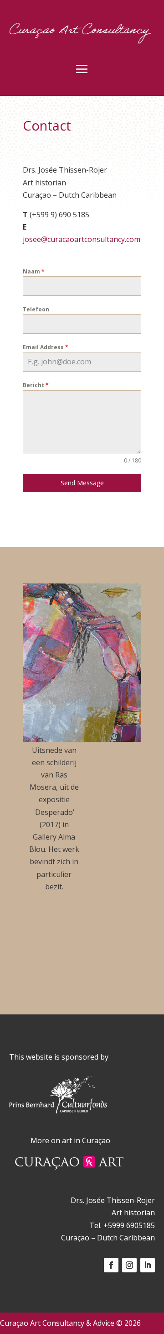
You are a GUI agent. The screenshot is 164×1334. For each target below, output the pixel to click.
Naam (34, 271)
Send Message (82, 482)
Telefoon (36, 309)
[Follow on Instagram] (129, 1265)
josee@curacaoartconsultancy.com (81, 239)
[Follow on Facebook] (111, 1265)
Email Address (45, 347)
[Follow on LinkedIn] (147, 1265)
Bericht (36, 385)
